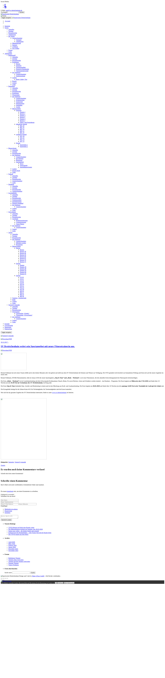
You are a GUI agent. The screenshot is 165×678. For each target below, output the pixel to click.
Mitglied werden (21, 243)
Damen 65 (23, 274)
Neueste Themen (13, 563)
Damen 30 (23, 267)
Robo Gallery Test (21, 79)
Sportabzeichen (16, 201)
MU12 (22, 293)
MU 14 (22, 129)
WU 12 (22, 141)
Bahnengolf (11, 55)
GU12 (22, 279)
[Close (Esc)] (1, 578)
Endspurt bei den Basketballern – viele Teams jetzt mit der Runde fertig (29, 533)
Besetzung (19, 160)
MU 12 (22, 131)
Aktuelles (11, 29)
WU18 (22, 289)
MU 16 (22, 127)
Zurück (3, 465)
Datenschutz (8, 329)
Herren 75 (23, 262)
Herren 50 (23, 255)
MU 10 (22, 133)
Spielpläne (19, 105)
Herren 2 (22, 117)
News (21, 164)
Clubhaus (15, 47)
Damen (18, 263)
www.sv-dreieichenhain (59, 392)
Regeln (14, 81)
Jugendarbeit (20, 162)
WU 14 (22, 139)
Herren (18, 64)
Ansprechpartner (17, 38)
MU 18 (22, 126)
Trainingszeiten (16, 200)
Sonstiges (7, 512)
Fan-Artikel (15, 48)
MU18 (22, 296)
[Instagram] (5, 7)
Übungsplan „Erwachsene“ (24, 315)
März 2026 (11, 544)
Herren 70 (23, 260)
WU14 (22, 287)
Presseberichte (12, 33)
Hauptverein (8, 511)
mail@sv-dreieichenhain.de (14, 10)
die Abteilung (16, 72)
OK (56, 583)
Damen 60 (23, 272)
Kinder (18, 143)
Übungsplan (16, 95)
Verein (6, 28)
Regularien (19, 244)
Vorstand (18, 40)
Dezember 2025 (13, 549)
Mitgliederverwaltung (11, 509)
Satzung (14, 45)
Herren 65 (23, 258)
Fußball (10, 174)
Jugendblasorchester (26, 167)
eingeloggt (10, 491)
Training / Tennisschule (19, 298)
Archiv (18, 107)
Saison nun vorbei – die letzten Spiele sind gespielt (23, 531)
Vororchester (24, 165)
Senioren (18, 65)
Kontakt (7, 324)
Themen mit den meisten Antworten (19, 561)
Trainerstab (19, 102)
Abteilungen (12, 34)
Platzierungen (20, 103)
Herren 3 (22, 121)
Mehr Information (69, 583)
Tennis (10, 232)
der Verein (11, 36)
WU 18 (22, 136)
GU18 (22, 282)
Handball (11, 184)
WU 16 (22, 138)
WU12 (22, 286)
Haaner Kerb (16, 170)
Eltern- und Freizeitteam (27, 122)
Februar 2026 (12, 545)
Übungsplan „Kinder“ (22, 313)
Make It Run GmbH (38, 576)
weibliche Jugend (21, 134)
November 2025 (13, 550)
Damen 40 (23, 269)
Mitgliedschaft (16, 43)
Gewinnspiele (9, 325)
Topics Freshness (13, 565)
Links (10, 52)
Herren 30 (23, 251)
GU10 (22, 277)
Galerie (14, 77)
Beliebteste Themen (14, 558)
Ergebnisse (15, 62)
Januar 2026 (12, 547)
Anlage (14, 83)
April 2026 (11, 542)
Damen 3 (22, 119)
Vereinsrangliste (21, 67)
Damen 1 (22, 112)
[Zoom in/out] (7, 578)
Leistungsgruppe (21, 222)
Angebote (15, 219)
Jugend (18, 275)
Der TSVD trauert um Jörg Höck (18, 534)
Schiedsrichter (20, 100)
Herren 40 (23, 253)
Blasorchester (12, 148)
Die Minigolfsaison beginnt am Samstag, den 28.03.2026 (25, 529)
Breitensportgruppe (22, 220)
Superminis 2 (24, 146)
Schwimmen (12, 212)
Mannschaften (16, 108)
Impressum (8, 327)
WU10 (22, 284)
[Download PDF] (6, 339)
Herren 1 (22, 114)
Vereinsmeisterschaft (22, 71)
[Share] (3, 578)
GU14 (22, 281)
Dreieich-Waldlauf (17, 203)
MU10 (22, 291)
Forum (10, 50)
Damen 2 (22, 115)
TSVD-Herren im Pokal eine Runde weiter (21, 527)
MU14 (22, 294)
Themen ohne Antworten (15, 560)
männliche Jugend (21, 124)
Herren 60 (23, 256)
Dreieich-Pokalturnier (22, 69)
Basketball (11, 86)
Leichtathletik (12, 193)
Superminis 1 (24, 145)
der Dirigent (19, 158)
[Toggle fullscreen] (5, 578)
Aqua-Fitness (20, 224)
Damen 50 (23, 270)
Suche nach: (8, 572)
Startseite (7, 26)
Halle (13, 300)
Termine (10, 31)
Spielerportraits (20, 76)
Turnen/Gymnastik (14, 305)
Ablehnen (60, 583)
